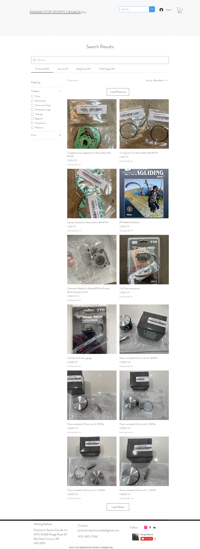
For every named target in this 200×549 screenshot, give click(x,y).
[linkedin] (154, 527)
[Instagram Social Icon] (145, 527)
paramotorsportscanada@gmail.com (98, 530)
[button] (179, 10)
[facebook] (150, 527)
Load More (118, 507)
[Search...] (152, 9)
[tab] (42, 69)
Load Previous (118, 92)
